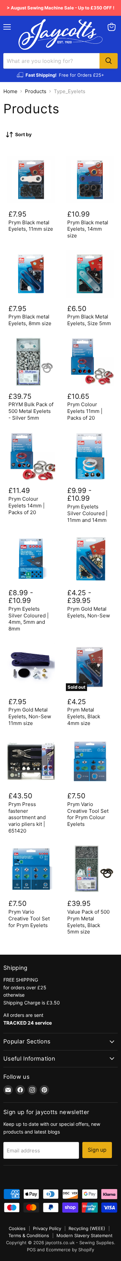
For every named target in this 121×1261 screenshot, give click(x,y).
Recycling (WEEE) (87, 1228)
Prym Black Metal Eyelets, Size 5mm (89, 320)
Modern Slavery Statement (84, 1235)
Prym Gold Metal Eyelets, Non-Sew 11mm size (29, 716)
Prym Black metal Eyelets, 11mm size (30, 225)
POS (31, 1249)
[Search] (108, 61)
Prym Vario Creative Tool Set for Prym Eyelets (29, 918)
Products (35, 91)
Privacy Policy (47, 1228)
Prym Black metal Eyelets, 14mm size (87, 229)
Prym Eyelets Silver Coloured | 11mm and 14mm (87, 513)
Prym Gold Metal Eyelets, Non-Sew (88, 612)
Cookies (17, 1228)
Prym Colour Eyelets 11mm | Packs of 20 (85, 411)
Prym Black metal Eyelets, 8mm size (29, 320)
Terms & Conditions (28, 1235)
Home (10, 91)
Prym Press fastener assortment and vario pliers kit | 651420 (27, 817)
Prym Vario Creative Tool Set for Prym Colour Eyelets (88, 814)
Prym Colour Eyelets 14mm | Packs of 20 (26, 505)
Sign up (97, 1150)
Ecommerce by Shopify (70, 1249)
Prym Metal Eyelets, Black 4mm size (83, 716)
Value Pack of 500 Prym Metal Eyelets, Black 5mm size (88, 922)
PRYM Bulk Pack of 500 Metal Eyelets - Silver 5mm (30, 411)
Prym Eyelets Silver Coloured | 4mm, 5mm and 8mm (28, 619)
